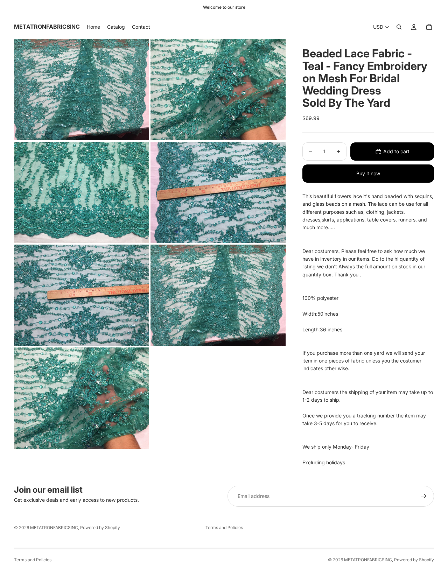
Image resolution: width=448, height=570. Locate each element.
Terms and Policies (224, 527)
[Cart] (429, 27)
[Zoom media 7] (81, 398)
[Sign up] (423, 496)
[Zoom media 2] (218, 89)
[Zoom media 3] (81, 192)
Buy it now (368, 173)
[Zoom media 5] (81, 295)
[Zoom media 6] (218, 295)
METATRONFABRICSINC (54, 527)
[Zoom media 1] (81, 89)
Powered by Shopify (100, 527)
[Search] (399, 27)
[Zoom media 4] (218, 192)
